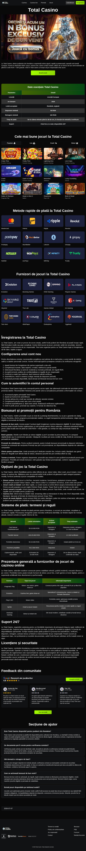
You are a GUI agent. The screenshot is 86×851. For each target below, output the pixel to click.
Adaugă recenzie (74, 679)
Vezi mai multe (43, 712)
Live (31, 143)
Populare (10, 143)
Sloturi (73, 143)
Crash (52, 143)
